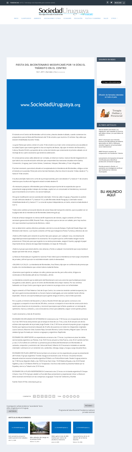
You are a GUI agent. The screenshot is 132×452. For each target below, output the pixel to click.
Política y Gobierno (93, 18)
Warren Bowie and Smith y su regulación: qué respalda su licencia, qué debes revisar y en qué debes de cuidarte (111, 132)
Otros (113, 18)
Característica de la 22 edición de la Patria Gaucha (81, 438)
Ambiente (37, 18)
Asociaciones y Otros (52, 18)
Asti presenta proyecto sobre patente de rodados (18, 437)
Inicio (16, 18)
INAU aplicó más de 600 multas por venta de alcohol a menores (60, 438)
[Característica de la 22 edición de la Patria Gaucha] (83, 427)
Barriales (49, 72)
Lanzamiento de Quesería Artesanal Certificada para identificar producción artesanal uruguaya (111, 159)
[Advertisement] (66, 38)
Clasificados (26, 18)
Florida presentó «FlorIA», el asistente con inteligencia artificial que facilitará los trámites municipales (110, 169)
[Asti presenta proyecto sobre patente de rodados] (18, 427)
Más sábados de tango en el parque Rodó (39, 438)
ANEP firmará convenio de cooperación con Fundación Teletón (111, 152)
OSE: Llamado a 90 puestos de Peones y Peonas (35, 3)
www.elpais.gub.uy (34, 382)
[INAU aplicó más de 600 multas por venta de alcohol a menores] (61, 427)
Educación (78, 18)
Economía (67, 18)
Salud (106, 18)
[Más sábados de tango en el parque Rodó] (40, 428)
